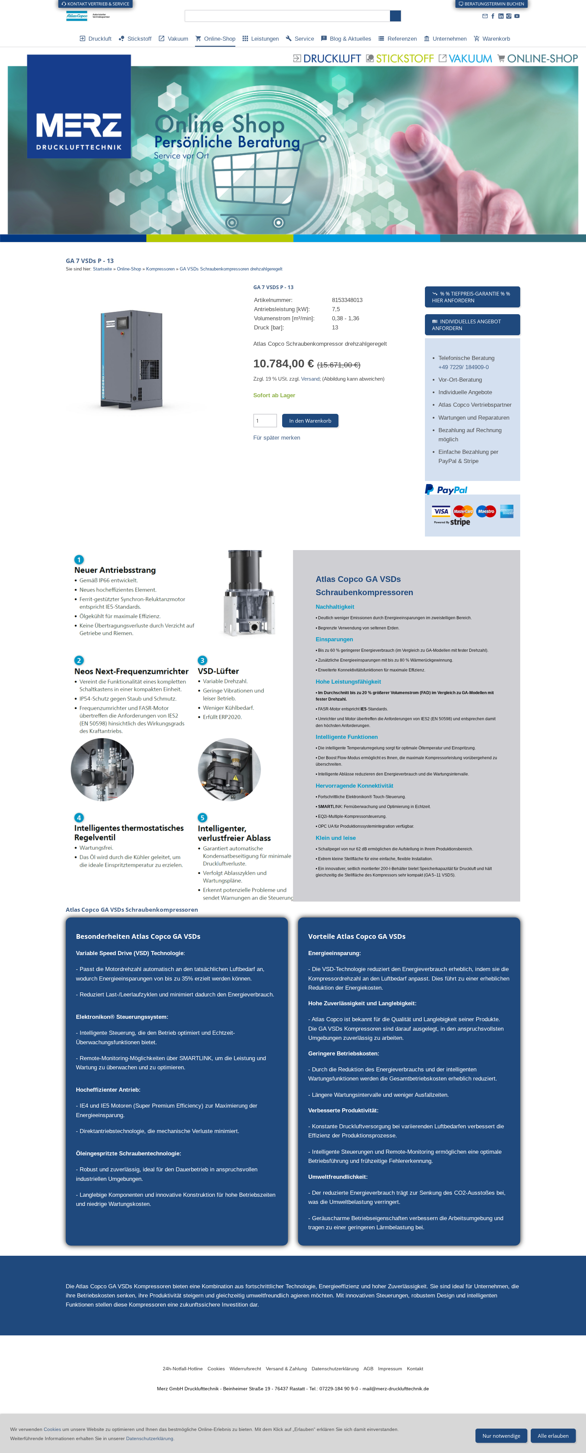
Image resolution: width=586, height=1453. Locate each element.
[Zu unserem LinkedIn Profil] (500, 16)
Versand (310, 379)
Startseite (102, 268)
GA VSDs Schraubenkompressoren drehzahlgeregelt (231, 268)
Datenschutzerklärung (335, 1368)
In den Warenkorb (310, 420)
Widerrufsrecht (245, 1368)
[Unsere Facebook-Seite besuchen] (493, 16)
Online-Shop (129, 268)
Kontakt (415, 1368)
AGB (368, 1368)
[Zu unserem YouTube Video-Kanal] (516, 16)
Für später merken (276, 438)
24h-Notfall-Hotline (183, 1368)
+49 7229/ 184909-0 (463, 367)
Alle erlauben (553, 1435)
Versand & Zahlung (286, 1368)
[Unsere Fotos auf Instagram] (509, 16)
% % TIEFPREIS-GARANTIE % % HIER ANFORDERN (471, 297)
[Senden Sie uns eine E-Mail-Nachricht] (485, 16)
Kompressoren (160, 268)
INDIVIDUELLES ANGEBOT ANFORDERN (466, 324)
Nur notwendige (501, 1435)
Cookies (216, 1368)
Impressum (390, 1368)
